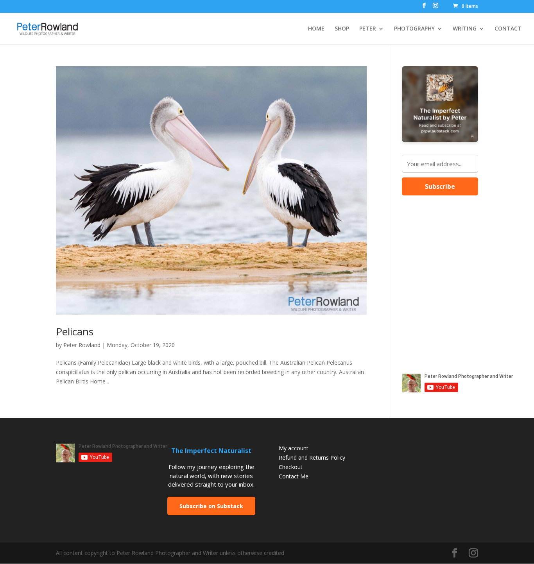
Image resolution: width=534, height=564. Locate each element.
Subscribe (440, 186)
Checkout (291, 467)
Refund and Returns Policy (312, 457)
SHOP (342, 29)
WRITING (465, 29)
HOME (316, 29)
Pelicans (74, 331)
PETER (367, 29)
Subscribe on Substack (211, 506)
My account (293, 448)
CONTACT (508, 29)
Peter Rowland (81, 345)
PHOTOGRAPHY (414, 29)
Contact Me (293, 476)
